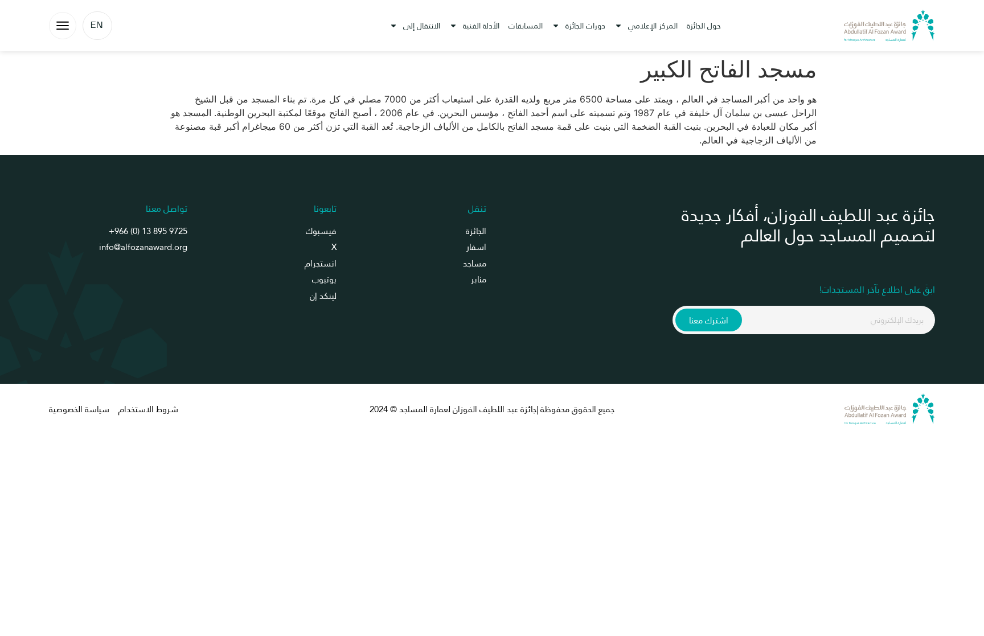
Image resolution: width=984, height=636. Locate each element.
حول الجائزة (704, 25)
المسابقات (526, 25)
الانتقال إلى (421, 25)
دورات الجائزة (585, 25)
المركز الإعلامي (653, 25)
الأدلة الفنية (481, 25)
